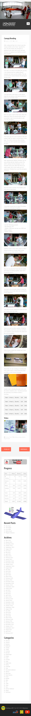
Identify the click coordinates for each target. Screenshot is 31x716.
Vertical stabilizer (10, 688)
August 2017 (9, 629)
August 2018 (9, 609)
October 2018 (9, 605)
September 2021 (10, 547)
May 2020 (8, 573)
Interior (7, 671)
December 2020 (10, 561)
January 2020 (9, 580)
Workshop (8, 692)
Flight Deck (8, 663)
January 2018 (9, 621)
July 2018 (8, 610)
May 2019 (8, 593)
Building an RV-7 (10, 708)
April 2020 (8, 574)
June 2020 (8, 571)
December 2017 (10, 622)
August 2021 (9, 549)
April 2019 (8, 595)
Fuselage (8, 666)
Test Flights (8, 527)
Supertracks (24, 449)
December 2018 (10, 602)
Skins (7, 680)
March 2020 (9, 576)
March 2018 (9, 617)
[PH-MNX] (9, 24)
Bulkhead (8, 646)
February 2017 (9, 633)
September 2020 (10, 566)
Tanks (7, 683)
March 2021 (9, 556)
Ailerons (8, 640)
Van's (7, 687)
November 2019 (10, 583)
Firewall (8, 659)
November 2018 (10, 604)
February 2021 (9, 557)
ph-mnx (16, 41)
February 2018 (9, 619)
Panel (7, 676)
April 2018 (8, 616)
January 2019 (9, 600)
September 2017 (10, 628)
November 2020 (10, 562)
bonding (16, 437)
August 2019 (9, 588)
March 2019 (9, 597)
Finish (10, 437)
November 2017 (10, 624)
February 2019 (9, 598)
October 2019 (9, 585)
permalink (7, 438)
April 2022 (8, 540)
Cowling (8, 651)
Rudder (7, 678)
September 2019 (10, 586)
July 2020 (8, 569)
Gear (7, 668)
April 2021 (8, 554)
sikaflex (23, 437)
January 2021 (9, 559)
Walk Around (9, 531)
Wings (7, 690)
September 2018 (10, 607)
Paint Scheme (9, 675)
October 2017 (9, 626)
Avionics (8, 642)
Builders (8, 644)
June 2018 (8, 612)
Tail (6, 682)
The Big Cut (6, 449)
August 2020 (9, 568)
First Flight (8, 529)
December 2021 (10, 544)
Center (7, 649)
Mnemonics (25, 708)
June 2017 (8, 631)
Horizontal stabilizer (11, 670)
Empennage (8, 654)
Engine (7, 656)
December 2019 (10, 581)
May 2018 (8, 614)
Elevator (8, 652)
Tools (7, 685)
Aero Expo (8, 526)
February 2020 (9, 578)
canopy (19, 437)
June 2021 (8, 550)
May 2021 (8, 552)
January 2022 (9, 542)
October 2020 (9, 564)
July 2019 (8, 590)
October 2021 (9, 545)
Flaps (7, 661)
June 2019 (8, 592)
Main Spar (8, 673)
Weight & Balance (10, 533)
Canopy (7, 437)
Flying (7, 664)
